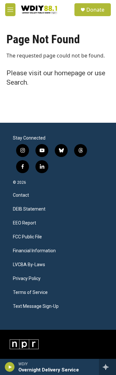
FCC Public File (27, 236)
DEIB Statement (29, 209)
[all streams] (107, 367)
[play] (10, 367)
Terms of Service (30, 292)
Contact (21, 195)
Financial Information (34, 250)
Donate (95, 10)
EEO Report (24, 223)
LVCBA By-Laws (29, 264)
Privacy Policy (27, 278)
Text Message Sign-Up (36, 306)
